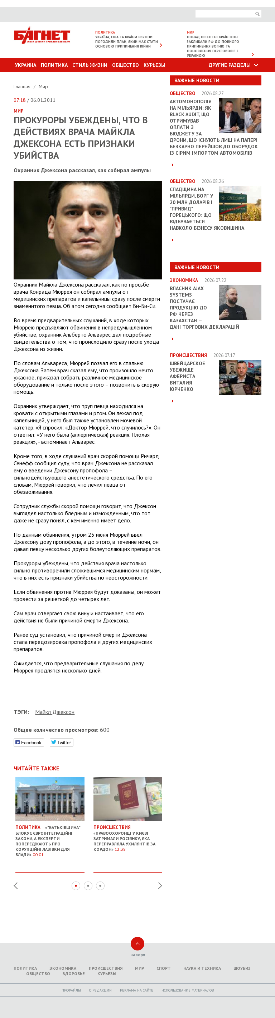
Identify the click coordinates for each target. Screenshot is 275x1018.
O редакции (100, 990)
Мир (43, 86)
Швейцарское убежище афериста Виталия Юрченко (187, 376)
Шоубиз (242, 968)
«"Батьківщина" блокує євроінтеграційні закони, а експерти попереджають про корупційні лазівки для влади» (47, 840)
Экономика (62, 968)
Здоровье (74, 973)
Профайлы (71, 990)
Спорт (163, 968)
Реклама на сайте (136, 990)
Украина (25, 65)
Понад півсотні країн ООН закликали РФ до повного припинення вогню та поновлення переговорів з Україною (213, 46)
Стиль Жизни (89, 65)
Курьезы (154, 65)
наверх (137, 954)
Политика (54, 65)
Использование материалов (187, 990)
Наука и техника (202, 968)
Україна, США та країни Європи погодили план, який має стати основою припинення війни (126, 42)
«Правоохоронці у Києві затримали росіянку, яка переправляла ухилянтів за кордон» (124, 838)
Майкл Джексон (54, 711)
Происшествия (105, 968)
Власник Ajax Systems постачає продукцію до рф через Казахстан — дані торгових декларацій (204, 307)
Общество (125, 65)
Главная (23, 86)
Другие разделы (230, 65)
